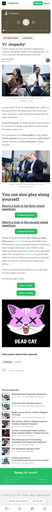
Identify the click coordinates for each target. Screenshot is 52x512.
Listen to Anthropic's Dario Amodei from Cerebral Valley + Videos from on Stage (30, 431)
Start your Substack (19, 501)
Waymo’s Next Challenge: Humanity (29, 394)
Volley (18, 241)
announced (30, 254)
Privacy (25, 495)
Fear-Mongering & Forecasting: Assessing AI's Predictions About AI (29, 440)
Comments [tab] (7, 362)
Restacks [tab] (17, 362)
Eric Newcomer (8, 59)
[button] (7, 22)
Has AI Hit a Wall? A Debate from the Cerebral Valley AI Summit (29, 422)
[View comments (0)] (20, 508)
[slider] (23, 30)
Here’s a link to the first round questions (23, 207)
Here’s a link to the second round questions (25, 223)
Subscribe (38, 3)
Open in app (12, 38)
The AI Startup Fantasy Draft (26, 448)
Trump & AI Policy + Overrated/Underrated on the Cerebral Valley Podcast (30, 459)
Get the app (38, 501)
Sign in (47, 3)
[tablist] (12, 362)
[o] (6, 397)
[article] (26, 397)
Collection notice (42, 495)
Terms (32, 495)
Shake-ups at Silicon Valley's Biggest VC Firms (30, 413)
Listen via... (28, 38)
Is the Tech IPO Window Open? (27, 403)
